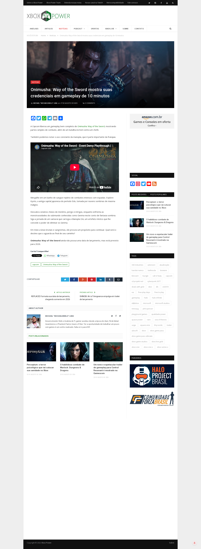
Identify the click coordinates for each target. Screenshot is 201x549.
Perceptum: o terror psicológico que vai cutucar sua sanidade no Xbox (40, 367)
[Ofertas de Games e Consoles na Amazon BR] (152, 128)
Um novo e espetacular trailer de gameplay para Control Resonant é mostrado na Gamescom (108, 369)
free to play (159, 292)
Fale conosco (133, 3)
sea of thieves (161, 319)
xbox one (135, 347)
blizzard (135, 276)
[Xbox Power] (48, 15)
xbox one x (148, 347)
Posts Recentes (139, 194)
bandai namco (138, 270)
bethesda (152, 270)
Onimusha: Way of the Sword (91, 126)
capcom (35, 264)
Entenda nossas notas (72, 3)
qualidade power (159, 314)
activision (151, 265)
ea (133, 292)
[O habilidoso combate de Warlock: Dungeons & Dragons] (74, 351)
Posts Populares (158, 194)
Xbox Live (109, 28)
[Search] (170, 29)
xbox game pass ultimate (142, 336)
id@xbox (135, 303)
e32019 (165, 287)
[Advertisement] (124, 15)
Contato (139, 28)
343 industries (137, 265)
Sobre (125, 28)
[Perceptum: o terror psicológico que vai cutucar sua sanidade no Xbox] (41, 351)
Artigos (49, 28)
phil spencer (148, 308)
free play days (144, 292)
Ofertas (95, 28)
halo (146, 297)
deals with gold (138, 287)
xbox (144, 330)
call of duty (157, 276)
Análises (34, 28)
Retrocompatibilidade (115, 3)
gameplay (136, 297)
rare (149, 319)
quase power (137, 319)
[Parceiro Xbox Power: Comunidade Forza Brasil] (152, 411)
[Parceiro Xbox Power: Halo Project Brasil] (152, 387)
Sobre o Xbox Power (35, 3)
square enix (145, 325)
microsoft (147, 303)
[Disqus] (75, 420)
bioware (163, 270)
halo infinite (157, 297)
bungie (145, 276)
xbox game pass (157, 330)
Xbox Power (46, 542)
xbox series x (162, 347)
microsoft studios (162, 303)
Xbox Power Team (53, 3)
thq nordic (158, 325)
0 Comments (90, 103)
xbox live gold (157, 341)
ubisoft (135, 330)
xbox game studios (139, 341)
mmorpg (135, 308)
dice (150, 287)
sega (134, 325)
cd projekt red (137, 281)
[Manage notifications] (194, 543)
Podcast (78, 28)
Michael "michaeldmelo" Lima (45, 103)
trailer (169, 325)
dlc (157, 287)
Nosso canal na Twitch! (94, 3)
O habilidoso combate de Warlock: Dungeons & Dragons (72, 367)
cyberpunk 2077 (154, 281)
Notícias (63, 28)
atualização (164, 265)
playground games (139, 314)
